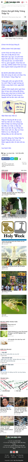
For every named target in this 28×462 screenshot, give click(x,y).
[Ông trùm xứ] (3, 327)
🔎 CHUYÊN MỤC (5, 391)
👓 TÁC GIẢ (17, 391)
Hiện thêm (24, 170)
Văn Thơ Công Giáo (8, 364)
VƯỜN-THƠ (9, 6)
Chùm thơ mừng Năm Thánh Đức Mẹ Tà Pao (14, 217)
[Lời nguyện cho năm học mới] (3, 342)
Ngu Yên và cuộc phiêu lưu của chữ (9, 354)
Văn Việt (4, 352)
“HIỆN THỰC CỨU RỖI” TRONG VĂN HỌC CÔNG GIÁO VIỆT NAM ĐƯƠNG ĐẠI (12, 360)
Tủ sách (7, 455)
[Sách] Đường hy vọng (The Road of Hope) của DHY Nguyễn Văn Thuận (17, 333)
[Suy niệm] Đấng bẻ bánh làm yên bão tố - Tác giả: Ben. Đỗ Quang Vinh (20, 429)
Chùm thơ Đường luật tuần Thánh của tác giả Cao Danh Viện (13, 242)
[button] (26, 2)
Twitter (12, 158)
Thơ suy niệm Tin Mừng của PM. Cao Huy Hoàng (13, 372)
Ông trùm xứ (12, 324)
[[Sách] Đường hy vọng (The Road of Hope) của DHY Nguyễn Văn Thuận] (3, 334)
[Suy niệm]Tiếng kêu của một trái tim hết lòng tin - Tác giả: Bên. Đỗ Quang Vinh (20, 410)
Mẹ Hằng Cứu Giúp (7, 291)
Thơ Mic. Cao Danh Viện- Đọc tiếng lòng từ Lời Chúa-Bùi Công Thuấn (13, 193)
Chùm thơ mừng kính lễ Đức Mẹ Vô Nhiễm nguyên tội (13, 267)
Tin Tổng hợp (19, 455)
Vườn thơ (13, 457)
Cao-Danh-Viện (10, 153)
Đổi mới (4, 315)
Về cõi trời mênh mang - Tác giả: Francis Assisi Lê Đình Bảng (6, 429)
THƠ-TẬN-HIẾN (20, 153)
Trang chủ (3, 6)
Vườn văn (7, 457)
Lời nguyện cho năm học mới (16, 339)
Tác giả (12, 455)
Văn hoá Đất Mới (7, 358)
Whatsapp (16, 158)
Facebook (6, 158)
